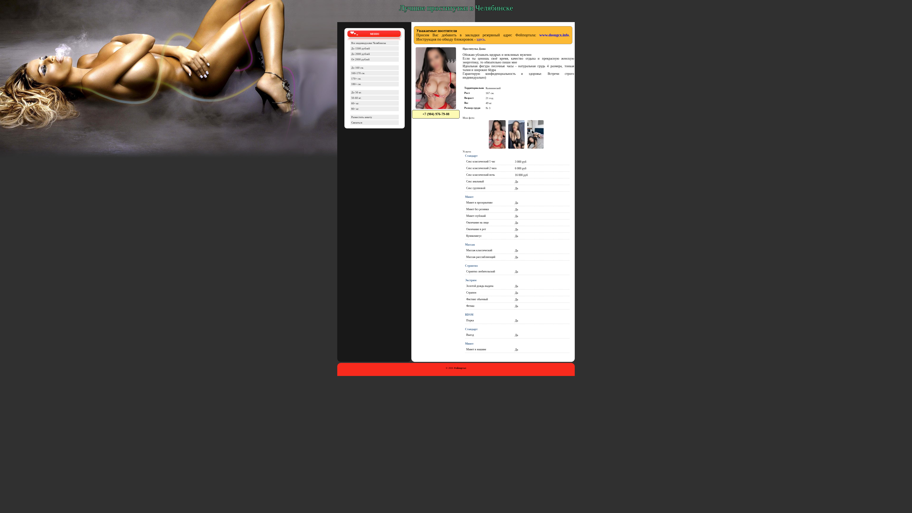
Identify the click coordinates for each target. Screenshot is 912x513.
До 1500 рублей (360, 48)
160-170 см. (358, 73)
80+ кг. (355, 108)
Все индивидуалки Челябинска (368, 43)
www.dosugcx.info (554, 35)
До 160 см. (357, 67)
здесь (480, 39)
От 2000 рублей (360, 59)
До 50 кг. (356, 92)
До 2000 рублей (360, 53)
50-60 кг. (356, 97)
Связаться (356, 122)
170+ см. (356, 78)
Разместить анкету (361, 117)
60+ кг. (355, 103)
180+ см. (356, 84)
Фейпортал (460, 368)
